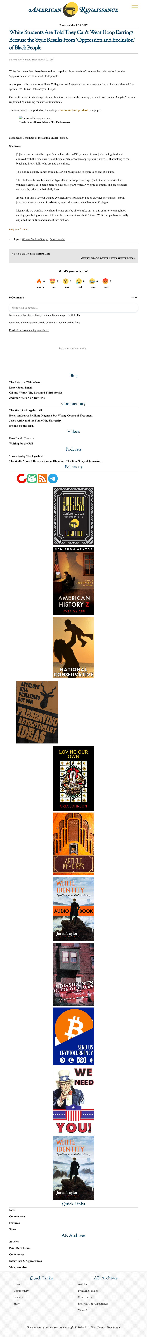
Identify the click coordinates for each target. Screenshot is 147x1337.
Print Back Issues (19, 1248)
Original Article (18, 229)
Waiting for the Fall (21, 443)
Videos (73, 432)
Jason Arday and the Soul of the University (35, 420)
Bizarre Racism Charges (35, 239)
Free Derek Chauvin (21, 438)
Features (14, 1223)
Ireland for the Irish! (22, 425)
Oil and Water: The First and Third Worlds (35, 392)
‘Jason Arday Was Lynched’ (26, 456)
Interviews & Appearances (25, 1261)
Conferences (16, 1254)
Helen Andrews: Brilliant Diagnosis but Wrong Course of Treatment (51, 415)
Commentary (73, 404)
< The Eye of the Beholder (31, 253)
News (12, 1210)
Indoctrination (57, 239)
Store (12, 1229)
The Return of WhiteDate (24, 382)
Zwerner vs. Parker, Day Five (27, 397)
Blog (73, 376)
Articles (14, 1241)
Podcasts (73, 450)
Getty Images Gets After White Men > (108, 258)
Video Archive (18, 1267)
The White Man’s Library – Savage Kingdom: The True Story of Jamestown (55, 461)
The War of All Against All (25, 410)
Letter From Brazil (20, 387)
